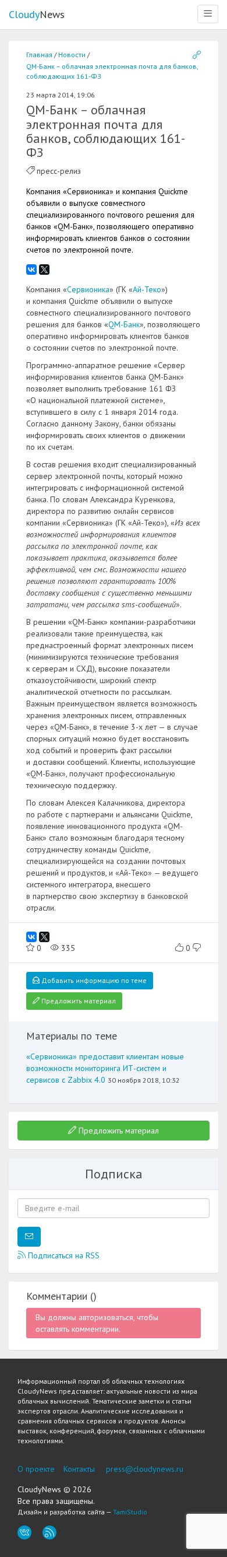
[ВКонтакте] (31, 269)
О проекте (36, 1469)
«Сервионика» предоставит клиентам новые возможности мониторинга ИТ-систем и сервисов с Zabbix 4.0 (105, 1068)
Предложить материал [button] (78, 1000)
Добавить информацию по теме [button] (93, 980)
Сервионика (88, 289)
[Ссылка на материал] (197, 55)
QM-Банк (124, 324)
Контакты (79, 1469)
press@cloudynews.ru (144, 1469)
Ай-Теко (147, 289)
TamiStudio (130, 1511)
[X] (44, 269)
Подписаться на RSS (63, 1255)
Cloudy (37, 14)
